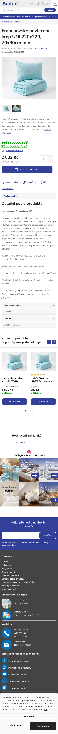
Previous (49, 342)
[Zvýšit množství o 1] (50, 157)
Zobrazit (43, 401)
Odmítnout (15, 725)
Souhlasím (43, 726)
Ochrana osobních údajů (13, 579)
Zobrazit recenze (18, 442)
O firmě (5, 561)
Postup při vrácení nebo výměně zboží (19, 582)
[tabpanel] (14, 377)
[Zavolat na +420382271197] (38, 4)
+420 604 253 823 (22, 636)
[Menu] (54, 3)
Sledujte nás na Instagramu (29, 455)
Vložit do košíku (29, 169)
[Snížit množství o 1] (50, 161)
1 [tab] (25, 410)
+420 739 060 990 (22, 633)
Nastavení (29, 716)
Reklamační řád (9, 589)
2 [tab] (27, 410)
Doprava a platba (9, 572)
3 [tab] (30, 410)
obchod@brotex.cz (22, 645)
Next (54, 342)
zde (45, 709)
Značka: (7, 188)
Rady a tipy (7, 568)
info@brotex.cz (20, 641)
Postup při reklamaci (11, 585)
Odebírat (47, 535)
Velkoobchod (7, 565)
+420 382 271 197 (22, 629)
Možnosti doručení (14, 150)
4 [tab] (32, 410)
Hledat (50, 10)
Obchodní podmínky (11, 575)
